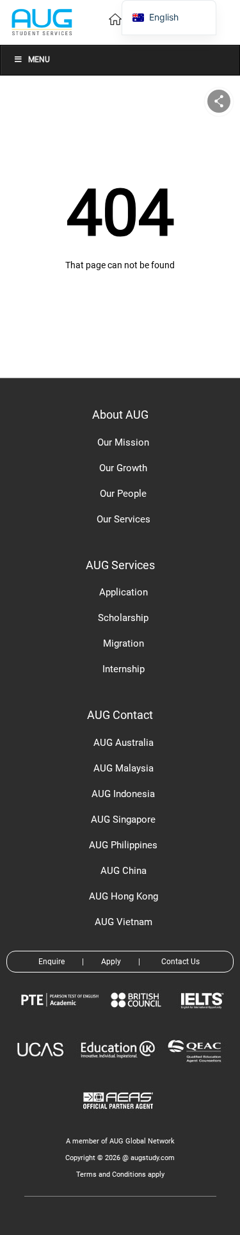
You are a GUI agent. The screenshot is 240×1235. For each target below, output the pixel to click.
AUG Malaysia (123, 768)
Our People (123, 493)
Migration (123, 643)
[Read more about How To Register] (120, 1118)
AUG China (123, 870)
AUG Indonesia (123, 794)
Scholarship (123, 618)
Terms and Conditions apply (120, 1174)
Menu (39, 59)
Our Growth (123, 468)
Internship (123, 669)
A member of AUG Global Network (120, 1141)
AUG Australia (123, 742)
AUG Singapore (123, 819)
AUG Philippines (123, 845)
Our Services (123, 519)
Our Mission (123, 442)
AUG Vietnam (123, 922)
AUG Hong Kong (123, 896)
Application (123, 592)
